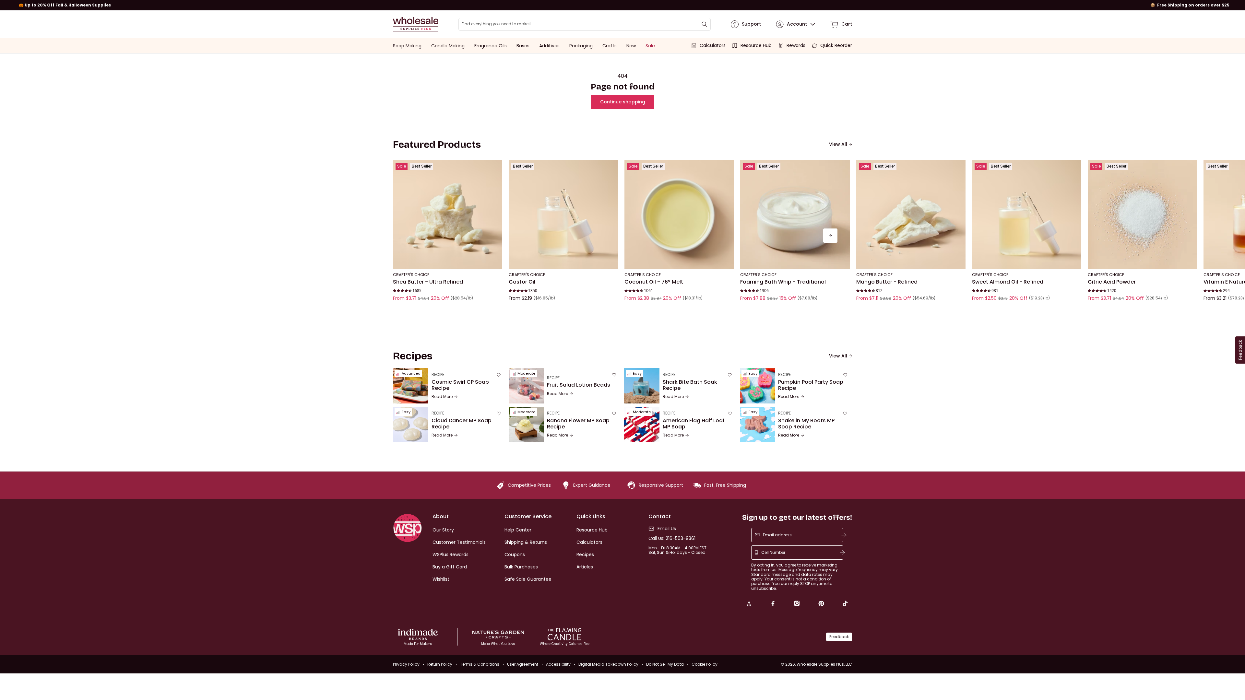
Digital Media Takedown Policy (608, 664)
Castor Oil (522, 282)
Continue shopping (622, 102)
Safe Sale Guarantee (527, 579)
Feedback (839, 636)
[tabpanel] (622, 235)
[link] (749, 604)
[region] (622, 5)
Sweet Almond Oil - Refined (1007, 282)
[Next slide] (830, 235)
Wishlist (441, 579)
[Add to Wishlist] (495, 167)
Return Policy (439, 664)
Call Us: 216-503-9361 (671, 538)
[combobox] (584, 24)
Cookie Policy (704, 664)
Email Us (667, 528)
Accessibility (558, 664)
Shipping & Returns (525, 542)
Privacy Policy (406, 664)
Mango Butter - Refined (887, 282)
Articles (584, 567)
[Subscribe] (844, 535)
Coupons (514, 554)
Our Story (443, 530)
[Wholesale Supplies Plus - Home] (415, 24)
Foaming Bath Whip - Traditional (783, 282)
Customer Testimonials (459, 542)
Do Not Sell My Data (665, 664)
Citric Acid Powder (1112, 282)
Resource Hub (592, 530)
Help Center (517, 530)
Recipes (585, 554)
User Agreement (522, 664)
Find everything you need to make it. (497, 24)
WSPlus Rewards (450, 554)
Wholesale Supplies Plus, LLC (824, 664)
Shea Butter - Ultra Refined (428, 282)
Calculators (589, 542)
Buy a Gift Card (450, 567)
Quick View (447, 260)
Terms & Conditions (479, 664)
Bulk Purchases (521, 567)
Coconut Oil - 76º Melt (653, 282)
